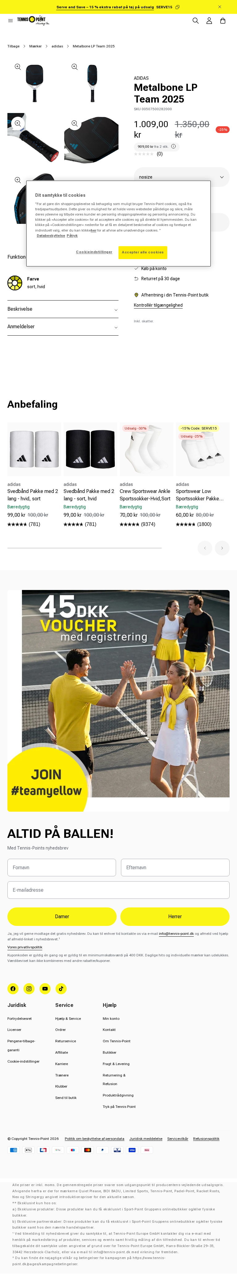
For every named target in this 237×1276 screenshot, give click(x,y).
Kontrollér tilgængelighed (158, 305)
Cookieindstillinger (94, 252)
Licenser (14, 1030)
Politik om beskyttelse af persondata (94, 1139)
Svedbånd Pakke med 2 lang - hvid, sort (32, 495)
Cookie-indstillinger (23, 1061)
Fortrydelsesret (19, 1018)
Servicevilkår (177, 1139)
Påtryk (72, 235)
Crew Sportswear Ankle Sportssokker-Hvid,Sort (145, 495)
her (93, 230)
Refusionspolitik (206, 1139)
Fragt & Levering (116, 1064)
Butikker (109, 1052)
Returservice (65, 1041)
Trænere (62, 1075)
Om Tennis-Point (117, 1041)
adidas (57, 46)
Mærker (35, 46)
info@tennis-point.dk (176, 933)
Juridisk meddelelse (145, 1139)
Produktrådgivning (118, 1095)
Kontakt (109, 1030)
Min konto (111, 1018)
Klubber (61, 1086)
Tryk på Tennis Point (119, 1106)
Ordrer (60, 1030)
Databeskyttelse (51, 235)
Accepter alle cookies (143, 252)
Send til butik (66, 1098)
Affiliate (61, 1052)
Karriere (61, 1064)
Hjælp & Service (68, 1018)
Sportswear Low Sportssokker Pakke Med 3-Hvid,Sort (197, 495)
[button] (10, 20)
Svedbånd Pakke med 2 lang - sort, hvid (89, 495)
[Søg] (195, 20)
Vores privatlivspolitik (24, 947)
